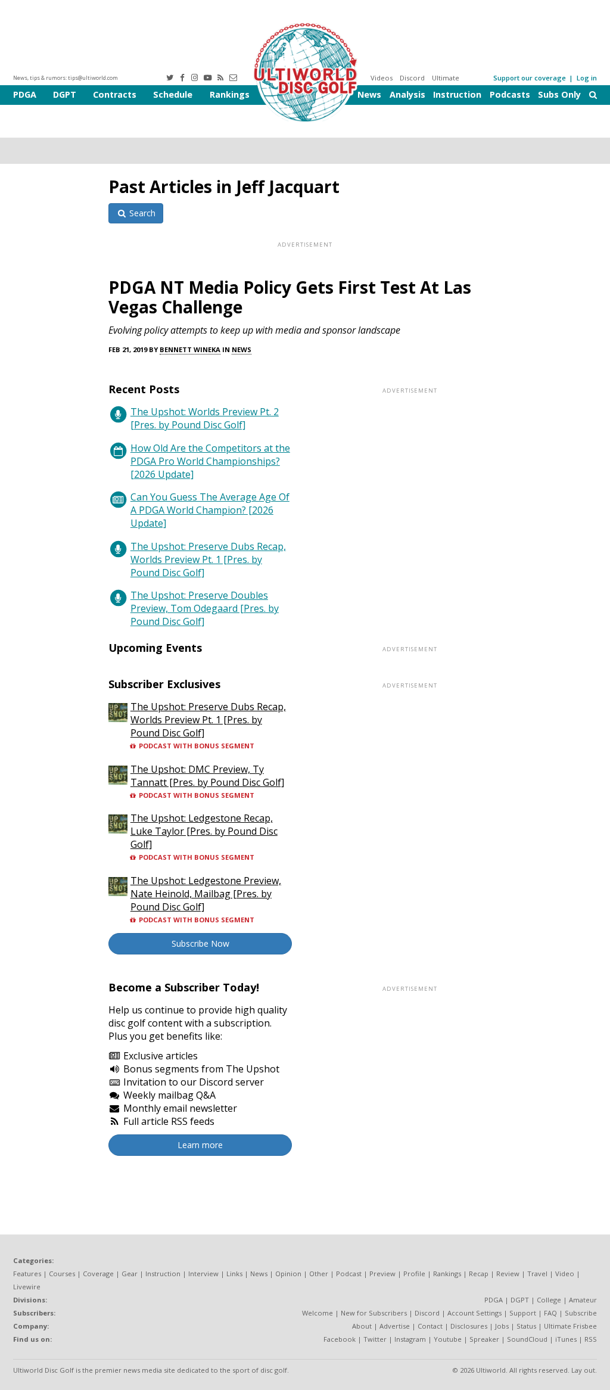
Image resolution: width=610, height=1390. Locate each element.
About (362, 1325)
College (549, 1299)
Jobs (502, 1325)
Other (318, 1273)
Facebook (339, 1339)
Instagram (410, 1339)
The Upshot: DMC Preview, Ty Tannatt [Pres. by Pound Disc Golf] (207, 776)
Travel (537, 1273)
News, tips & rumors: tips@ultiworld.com (65, 78)
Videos (382, 77)
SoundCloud (527, 1339)
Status (526, 1325)
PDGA (24, 94)
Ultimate (445, 77)
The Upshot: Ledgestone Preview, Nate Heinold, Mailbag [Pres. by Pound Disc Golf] (205, 893)
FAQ (550, 1312)
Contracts (114, 94)
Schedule (172, 94)
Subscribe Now (200, 943)
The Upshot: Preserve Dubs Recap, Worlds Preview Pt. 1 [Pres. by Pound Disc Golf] (208, 559)
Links (234, 1273)
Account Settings (474, 1312)
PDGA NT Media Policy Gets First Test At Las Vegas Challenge (289, 297)
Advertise (394, 1325)
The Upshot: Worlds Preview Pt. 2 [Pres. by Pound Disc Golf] (204, 418)
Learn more (200, 1144)
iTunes (566, 1339)
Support (522, 1312)
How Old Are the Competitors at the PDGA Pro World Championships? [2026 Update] (210, 461)
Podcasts (510, 94)
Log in (587, 77)
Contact (430, 1325)
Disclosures (468, 1325)
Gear (130, 1273)
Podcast (349, 1273)
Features (27, 1273)
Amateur (583, 1299)
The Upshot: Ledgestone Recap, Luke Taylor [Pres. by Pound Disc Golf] (204, 831)
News (369, 94)
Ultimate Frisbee (570, 1325)
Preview (382, 1273)
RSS (590, 1339)
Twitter (375, 1339)
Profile (414, 1273)
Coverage (98, 1273)
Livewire (27, 1286)
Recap (478, 1273)
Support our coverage (529, 77)
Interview (203, 1273)
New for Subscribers (374, 1312)
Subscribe (581, 1312)
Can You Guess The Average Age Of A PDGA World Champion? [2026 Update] (210, 510)
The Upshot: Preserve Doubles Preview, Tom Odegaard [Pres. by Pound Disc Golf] (204, 608)
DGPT (64, 94)
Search (141, 213)
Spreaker (484, 1339)
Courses (62, 1273)
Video (564, 1273)
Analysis (407, 94)
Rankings (230, 94)
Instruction (457, 94)
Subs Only (559, 94)
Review (507, 1273)
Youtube (448, 1339)
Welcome (317, 1312)
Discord (412, 77)
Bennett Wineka (190, 349)
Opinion (288, 1273)
